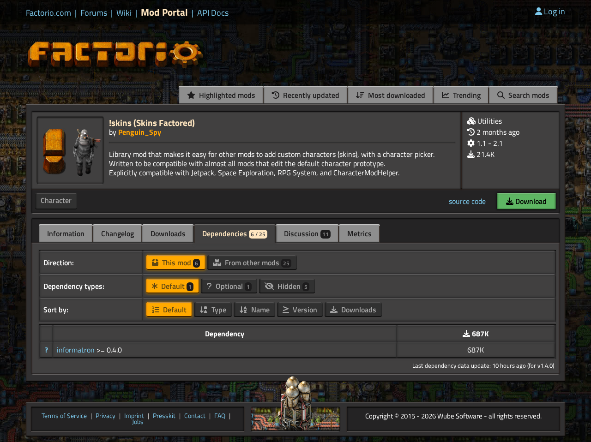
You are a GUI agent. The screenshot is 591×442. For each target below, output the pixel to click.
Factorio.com (48, 13)
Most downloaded (395, 95)
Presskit (164, 416)
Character (56, 200)
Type (218, 309)
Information (65, 233)
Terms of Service (64, 416)
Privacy (105, 416)
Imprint (134, 416)
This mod (179, 262)
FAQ (219, 416)
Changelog (117, 233)
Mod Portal (164, 12)
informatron (76, 349)
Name (259, 309)
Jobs (138, 422)
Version (304, 309)
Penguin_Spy (139, 131)
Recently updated (310, 95)
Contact (194, 416)
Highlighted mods (226, 95)
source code (467, 201)
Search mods (528, 95)
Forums (93, 13)
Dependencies (233, 233)
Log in (554, 11)
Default (175, 286)
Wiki (124, 13)
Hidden (292, 286)
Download (530, 201)
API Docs (213, 13)
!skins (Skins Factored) (152, 122)
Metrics (359, 233)
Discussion (306, 233)
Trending (466, 95)
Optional (232, 286)
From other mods (256, 262)
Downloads (168, 233)
